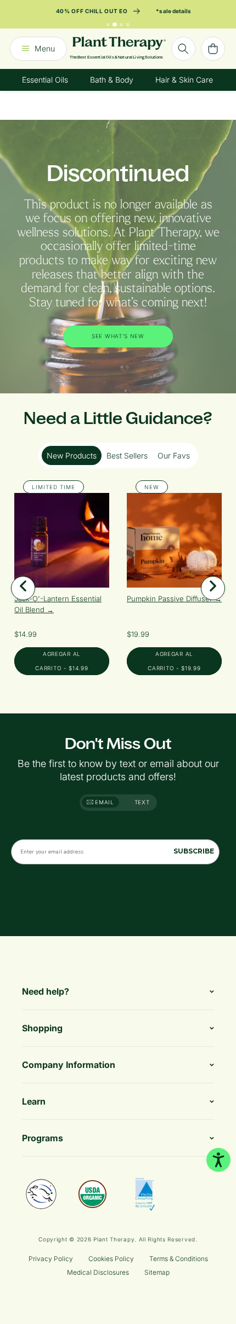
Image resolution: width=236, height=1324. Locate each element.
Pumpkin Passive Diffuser (171, 598)
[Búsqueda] (183, 49)
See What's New (118, 336)
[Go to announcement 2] (115, 24)
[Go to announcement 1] (108, 24)
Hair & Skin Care (184, 79)
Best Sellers (127, 455)
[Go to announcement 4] (128, 24)
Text (142, 802)
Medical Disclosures (98, 1272)
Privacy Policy (51, 1259)
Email (103, 802)
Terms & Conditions (178, 1259)
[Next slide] (213, 588)
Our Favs (174, 455)
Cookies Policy (111, 1259)
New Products (72, 455)
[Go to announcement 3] (121, 24)
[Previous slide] (23, 588)
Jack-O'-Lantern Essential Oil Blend (58, 604)
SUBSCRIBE (193, 851)
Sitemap (157, 1272)
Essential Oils (45, 79)
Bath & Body (111, 79)
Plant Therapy (113, 1239)
